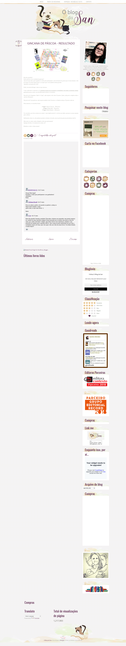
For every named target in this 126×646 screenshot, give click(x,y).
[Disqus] (51, 164)
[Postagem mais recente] (29, 242)
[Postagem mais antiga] (73, 242)
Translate (36, 618)
